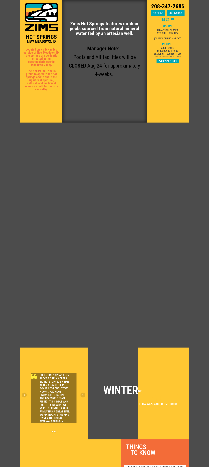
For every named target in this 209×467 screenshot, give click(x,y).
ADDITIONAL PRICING (168, 61)
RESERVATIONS (175, 13)
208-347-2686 (167, 6)
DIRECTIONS (158, 13)
